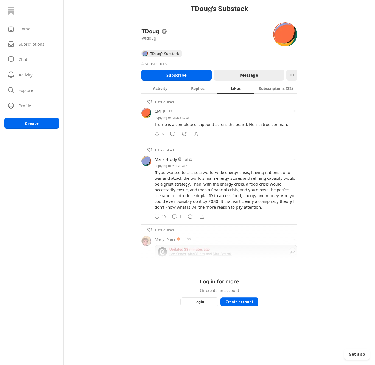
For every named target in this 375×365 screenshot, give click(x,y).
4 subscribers (154, 63)
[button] (31, 28)
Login (199, 301)
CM (158, 111)
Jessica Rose (180, 117)
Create (32, 123)
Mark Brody (166, 159)
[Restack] (184, 133)
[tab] (160, 88)
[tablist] (219, 88)
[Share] (195, 133)
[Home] (11, 11)
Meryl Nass (180, 166)
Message (249, 75)
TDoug (160, 101)
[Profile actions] (291, 75)
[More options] (294, 111)
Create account (239, 301)
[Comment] (172, 133)
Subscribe (176, 75)
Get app (357, 354)
